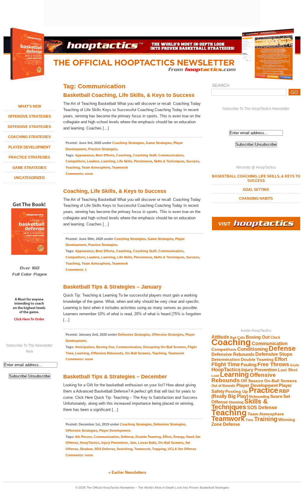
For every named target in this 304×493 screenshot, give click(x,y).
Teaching (229, 412)
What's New (29, 106)
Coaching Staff (144, 155)
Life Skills (124, 161)
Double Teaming (257, 359)
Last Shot (287, 370)
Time (249, 420)
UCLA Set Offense (182, 449)
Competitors (223, 349)
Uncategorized (29, 178)
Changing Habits (256, 198)
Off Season (252, 381)
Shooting (236, 402)
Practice (263, 390)
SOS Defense (262, 407)
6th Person (83, 436)
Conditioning (252, 349)
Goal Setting (256, 190)
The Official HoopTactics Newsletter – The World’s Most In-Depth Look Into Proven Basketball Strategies (157, 487)
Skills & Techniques (239, 404)
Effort (281, 359)
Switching (124, 449)
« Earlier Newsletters (127, 472)
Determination (225, 359)
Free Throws (273, 364)
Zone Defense (225, 424)
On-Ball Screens (280, 381)
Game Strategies (29, 168)
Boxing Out (258, 337)
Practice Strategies (29, 157)
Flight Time (225, 364)
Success (192, 161)
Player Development (29, 147)
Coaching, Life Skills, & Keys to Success (114, 191)
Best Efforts (105, 155)
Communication (270, 343)
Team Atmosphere (266, 414)
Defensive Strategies (29, 127)
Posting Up (236, 391)
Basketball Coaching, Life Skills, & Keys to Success (256, 178)
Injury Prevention (259, 369)
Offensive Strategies (29, 116)
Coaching (231, 342)
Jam (133, 442)
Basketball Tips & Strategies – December (115, 377)
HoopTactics (225, 369)
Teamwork (228, 418)
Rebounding (259, 397)
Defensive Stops (273, 354)
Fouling (248, 364)
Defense (282, 348)
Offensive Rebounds (107, 353)
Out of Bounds (223, 386)
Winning (286, 419)
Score (276, 396)
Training (265, 419)
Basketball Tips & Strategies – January (112, 287)
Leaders (93, 161)
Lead (215, 375)
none (79, 173)
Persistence (143, 161)
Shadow (86, 449)
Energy (178, 436)
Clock (275, 337)
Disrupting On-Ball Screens (164, 347)
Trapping (159, 449)
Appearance (84, 155)
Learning (234, 374)
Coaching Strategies (29, 137)
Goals (294, 365)
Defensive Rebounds (232, 354)
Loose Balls (147, 442)
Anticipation (84, 347)
